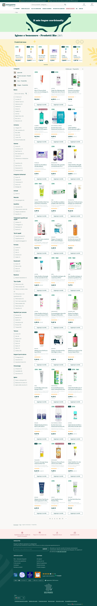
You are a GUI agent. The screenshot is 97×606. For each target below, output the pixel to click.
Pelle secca (19, 284)
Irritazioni (18, 368)
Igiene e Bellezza (25, 8)
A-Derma (18, 97)
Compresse (19, 182)
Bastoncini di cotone (21, 382)
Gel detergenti (19, 200)
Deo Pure (18, 165)
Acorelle (18, 99)
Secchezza (19, 373)
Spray (17, 177)
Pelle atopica (19, 298)
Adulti (17, 320)
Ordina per (69, 69)
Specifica (18, 308)
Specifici (18, 214)
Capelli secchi (19, 238)
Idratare (18, 222)
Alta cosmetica (19, 130)
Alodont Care (19, 101)
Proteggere (19, 224)
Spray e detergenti (21, 380)
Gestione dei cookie (33, 601)
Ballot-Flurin (19, 116)
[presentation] (77, 41)
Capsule (18, 179)
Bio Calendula (19, 153)
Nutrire (18, 229)
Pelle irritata (19, 306)
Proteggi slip (19, 357)
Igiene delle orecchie (21, 385)
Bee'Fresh (18, 151)
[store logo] (9, 5)
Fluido (17, 341)
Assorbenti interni (20, 362)
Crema (17, 247)
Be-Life (18, 118)
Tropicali (18, 327)
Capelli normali (20, 236)
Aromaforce (19, 149)
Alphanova (18, 104)
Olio (17, 252)
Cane (17, 193)
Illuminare (18, 227)
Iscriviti (45, 548)
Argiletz (18, 111)
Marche (81, 8)
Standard (18, 207)
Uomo (17, 135)
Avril (17, 113)
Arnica (17, 146)
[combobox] (48, 4)
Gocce (17, 184)
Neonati (18, 315)
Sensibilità (18, 371)
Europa (18, 324)
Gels (17, 348)
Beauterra (18, 121)
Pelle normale (19, 286)
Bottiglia (18, 187)
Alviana (18, 106)
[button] (45, 64)
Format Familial (20, 139)
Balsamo (18, 338)
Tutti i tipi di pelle (20, 301)
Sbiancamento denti (21, 209)
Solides (18, 350)
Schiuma (18, 254)
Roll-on (18, 266)
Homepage (15, 524)
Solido (17, 257)
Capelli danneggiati (21, 241)
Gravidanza (19, 322)
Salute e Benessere (36, 8)
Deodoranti (19, 168)
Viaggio (18, 127)
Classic (18, 156)
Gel (17, 250)
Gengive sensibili (20, 211)
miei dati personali (61, 551)
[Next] (66, 518)
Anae (17, 109)
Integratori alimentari (59, 8)
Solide (17, 271)
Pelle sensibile (20, 303)
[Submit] (65, 4)
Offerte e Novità (70, 8)
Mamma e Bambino (47, 8)
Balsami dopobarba (21, 277)
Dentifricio (18, 163)
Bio (76, 8)
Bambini (18, 317)
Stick (17, 268)
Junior (18, 137)
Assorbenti (18, 359)
